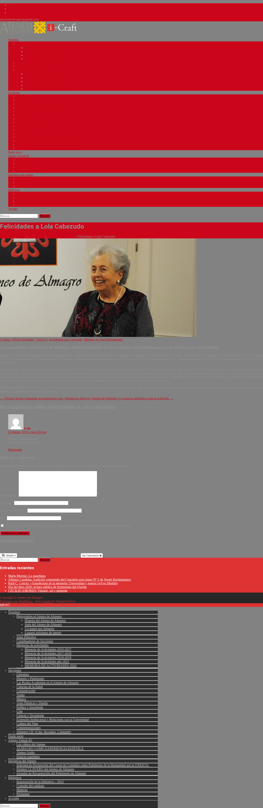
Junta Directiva (25, 62)
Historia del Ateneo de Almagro (43, 47)
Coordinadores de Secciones (32, 66)
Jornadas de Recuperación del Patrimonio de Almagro (47, 186)
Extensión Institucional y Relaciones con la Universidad (48, 137)
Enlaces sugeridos (26, 171)
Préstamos (22, 205)
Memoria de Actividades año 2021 (44, 85)
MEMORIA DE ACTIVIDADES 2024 (47, 88)
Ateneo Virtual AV (19, 155)
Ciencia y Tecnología (28, 133)
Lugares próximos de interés (41, 59)
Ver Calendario (90, 555)
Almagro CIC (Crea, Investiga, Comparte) (41, 148)
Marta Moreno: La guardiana (27, 576)
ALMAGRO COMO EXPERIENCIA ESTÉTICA (45, 163)
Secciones (14, 92)
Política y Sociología (28, 126)
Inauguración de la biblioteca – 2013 (37, 194)
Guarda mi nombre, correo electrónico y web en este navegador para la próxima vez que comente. (68, 526)
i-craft (46, 601)
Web (3, 518)
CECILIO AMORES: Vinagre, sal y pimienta (37, 590)
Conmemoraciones (27, 144)
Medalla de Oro (94, 339)
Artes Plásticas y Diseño (30, 122)
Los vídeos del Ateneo (29, 159)
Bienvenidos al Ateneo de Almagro (36, 43)
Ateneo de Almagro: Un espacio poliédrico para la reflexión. (132, 398)
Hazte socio (15, 152)
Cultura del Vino (26, 141)
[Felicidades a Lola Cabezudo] (98, 336)
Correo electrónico (13, 510)
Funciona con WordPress (16, 601)
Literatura (22, 96)
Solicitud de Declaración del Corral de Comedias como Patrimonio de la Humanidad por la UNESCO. (75, 178)
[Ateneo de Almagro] (41, 32)
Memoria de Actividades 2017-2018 (45, 77)
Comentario (9, 495)
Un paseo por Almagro (38, 55)
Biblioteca (14, 189)
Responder (15, 449)
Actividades (26, 339)
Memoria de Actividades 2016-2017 (45, 74)
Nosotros (13, 39)
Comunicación (24, 111)
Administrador (113, 339)
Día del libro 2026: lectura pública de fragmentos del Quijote (47, 587)
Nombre (6, 503)
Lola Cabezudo (72, 339)
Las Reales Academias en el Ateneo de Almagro (44, 104)
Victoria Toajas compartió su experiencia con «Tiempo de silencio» (45, 398)
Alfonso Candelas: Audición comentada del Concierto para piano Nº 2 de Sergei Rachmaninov (69, 579)
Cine (19, 130)
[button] (8, 555)
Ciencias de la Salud (28, 107)
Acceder (13, 208)
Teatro (20, 115)
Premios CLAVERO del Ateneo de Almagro (41, 182)
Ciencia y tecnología (49, 339)
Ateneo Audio (24, 167)
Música (20, 118)
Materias (21, 201)
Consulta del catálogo (28, 197)
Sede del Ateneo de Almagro (41, 51)
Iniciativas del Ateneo (20, 174)
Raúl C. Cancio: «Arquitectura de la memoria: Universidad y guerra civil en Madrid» (63, 583)
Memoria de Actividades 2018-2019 (45, 81)
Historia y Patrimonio (29, 100)
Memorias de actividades (30, 70)
